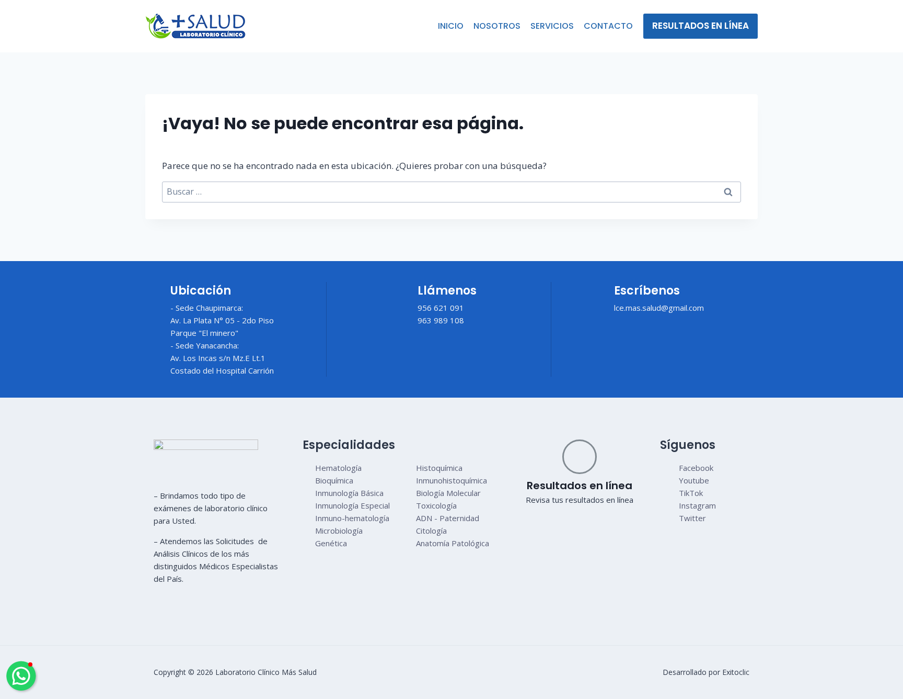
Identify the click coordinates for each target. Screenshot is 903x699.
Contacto (608, 26)
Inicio (451, 26)
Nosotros (496, 26)
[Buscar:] (451, 192)
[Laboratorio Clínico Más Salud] (195, 26)
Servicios (552, 26)
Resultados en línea (700, 25)
